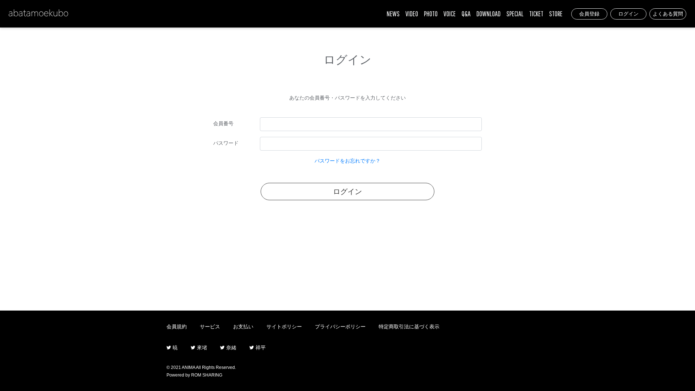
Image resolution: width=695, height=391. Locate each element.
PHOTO (431, 13)
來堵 (201, 347)
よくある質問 (668, 14)
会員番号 (223, 123)
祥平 (260, 347)
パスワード (226, 143)
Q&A (466, 13)
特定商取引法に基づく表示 (409, 326)
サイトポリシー (284, 326)
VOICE (449, 13)
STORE (556, 13)
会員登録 (589, 14)
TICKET (536, 13)
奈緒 (230, 347)
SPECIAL (514, 13)
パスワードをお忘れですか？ (347, 161)
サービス (210, 326)
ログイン (628, 14)
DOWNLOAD (488, 13)
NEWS (393, 13)
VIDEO (411, 13)
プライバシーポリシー (340, 326)
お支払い (243, 326)
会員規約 (177, 326)
